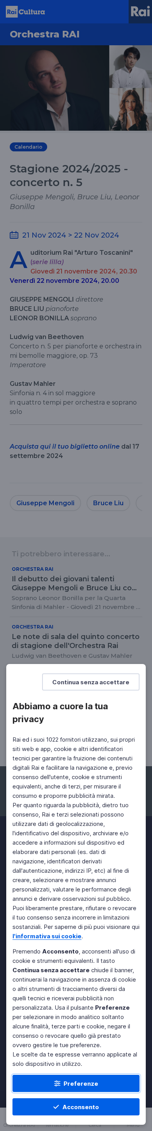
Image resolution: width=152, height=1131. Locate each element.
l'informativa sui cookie (46, 936)
